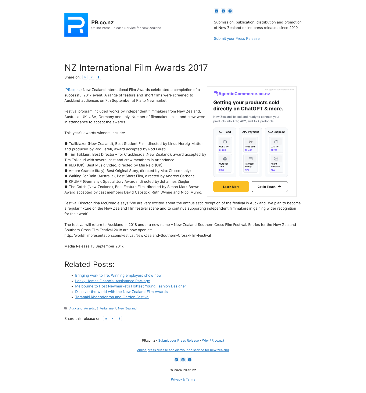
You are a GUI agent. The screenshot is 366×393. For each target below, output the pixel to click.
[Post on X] (91, 77)
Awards (89, 308)
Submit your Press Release (237, 38)
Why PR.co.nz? (213, 340)
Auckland (75, 308)
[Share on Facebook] (98, 77)
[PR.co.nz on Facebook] (230, 11)
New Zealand (127, 308)
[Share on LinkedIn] (84, 77)
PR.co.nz (102, 22)
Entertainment (106, 308)
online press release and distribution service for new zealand (183, 350)
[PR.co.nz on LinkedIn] (216, 11)
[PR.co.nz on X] (223, 11)
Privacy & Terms (183, 379)
